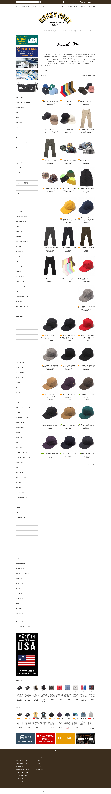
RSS (17, 781)
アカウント (67, 2)
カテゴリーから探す (37, 6)
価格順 (89, 75)
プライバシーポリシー (22, 772)
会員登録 (75, 2)
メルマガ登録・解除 (68, 6)
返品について (19, 766)
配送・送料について (21, 763)
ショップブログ (20, 778)
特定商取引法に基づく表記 (23, 769)
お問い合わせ (84, 6)
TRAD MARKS (47, 65)
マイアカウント (40, 758)
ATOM (21, 781)
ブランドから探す (26, 6)
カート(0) (92, 2)
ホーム (17, 6)
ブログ (76, 6)
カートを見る (39, 766)
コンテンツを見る (48, 6)
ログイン (83, 2)
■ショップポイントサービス (23, 626)
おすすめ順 (84, 75)
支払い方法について (21, 760)
